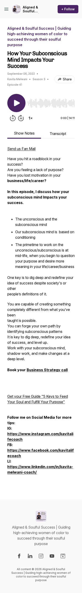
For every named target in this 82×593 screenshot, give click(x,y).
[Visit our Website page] (63, 556)
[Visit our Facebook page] (19, 556)
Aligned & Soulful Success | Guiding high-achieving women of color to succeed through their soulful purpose (34, 9)
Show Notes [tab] (24, 133)
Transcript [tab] (58, 133)
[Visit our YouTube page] (52, 556)
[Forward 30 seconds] (21, 118)
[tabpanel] (41, 315)
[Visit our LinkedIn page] (30, 556)
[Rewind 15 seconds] (13, 118)
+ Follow (68, 9)
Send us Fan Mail (21, 148)
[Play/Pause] (16, 103)
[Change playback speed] (30, 118)
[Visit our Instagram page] (41, 556)
